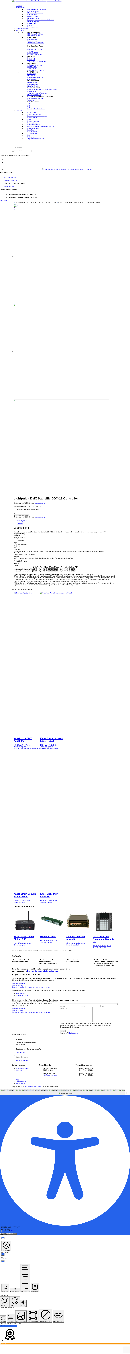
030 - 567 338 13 (21, 1052)
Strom (29, 103)
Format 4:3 (31, 60)
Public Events (32, 14)
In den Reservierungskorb (21, 515)
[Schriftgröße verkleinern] (2, 1238)
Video (29, 107)
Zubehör (20, 524)
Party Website (20, 993)
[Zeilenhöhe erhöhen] (2, 1254)
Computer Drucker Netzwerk (37, 93)
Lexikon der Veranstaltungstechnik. (42, 971)
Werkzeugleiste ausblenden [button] (8, 1233)
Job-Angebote (32, 133)
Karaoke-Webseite (22, 995)
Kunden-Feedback (33, 124)
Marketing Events (33, 18)
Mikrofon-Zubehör (33, 86)
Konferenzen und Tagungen (36, 9)
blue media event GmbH (32, 1087)
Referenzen (31, 137)
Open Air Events (32, 16)
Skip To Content (5, 1323)
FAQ (28, 135)
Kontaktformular (9, 186)
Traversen (30, 100)
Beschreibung (22, 520)
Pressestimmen (32, 123)
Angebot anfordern (22, 28)
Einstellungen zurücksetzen (8, 1326)
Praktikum (30, 130)
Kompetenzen (20, 7)
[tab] (66, 520)
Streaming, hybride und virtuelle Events (40, 20)
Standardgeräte (32, 39)
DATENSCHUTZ (22, 1081)
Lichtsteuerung (32, 67)
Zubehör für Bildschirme (35, 43)
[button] (126, 1093)
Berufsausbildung (33, 128)
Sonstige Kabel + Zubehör (36, 109)
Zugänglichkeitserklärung (36, 138)
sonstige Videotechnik (34, 54)
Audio (29, 105)
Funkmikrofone (32, 82)
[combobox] (62, 1092)
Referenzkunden (33, 121)
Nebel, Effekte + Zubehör (35, 70)
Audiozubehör (32, 79)
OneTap (13, 1230)
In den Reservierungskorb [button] (22, 746)
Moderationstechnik (34, 95)
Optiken (30, 51)
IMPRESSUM (20, 1083)
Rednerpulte (31, 91)
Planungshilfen (32, 27)
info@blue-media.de (11, 180)
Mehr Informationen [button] (18, 983)
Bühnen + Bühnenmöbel (35, 98)
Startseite (19, 6)
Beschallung (31, 74)
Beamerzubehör (32, 53)
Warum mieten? (32, 132)
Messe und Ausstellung (35, 13)
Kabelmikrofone (32, 84)
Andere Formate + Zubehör (36, 61)
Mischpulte (31, 75)
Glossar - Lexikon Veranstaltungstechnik (41, 126)
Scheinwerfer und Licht (35, 65)
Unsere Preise (32, 118)
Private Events (32, 23)
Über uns (19, 110)
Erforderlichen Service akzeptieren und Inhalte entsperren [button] (31, 987)
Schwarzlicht (31, 68)
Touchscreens (32, 41)
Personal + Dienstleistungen (37, 116)
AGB (29, 119)
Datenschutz (73, 1033)
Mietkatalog (20, 30)
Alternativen (21, 522)
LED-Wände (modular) (35, 34)
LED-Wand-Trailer (33, 36)
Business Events (33, 11)
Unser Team (31, 112)
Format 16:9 (31, 58)
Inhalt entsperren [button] (18, 985)
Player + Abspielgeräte (35, 77)
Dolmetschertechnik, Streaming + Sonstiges (42, 89)
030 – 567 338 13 (10, 177)
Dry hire (30, 25)
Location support (33, 21)
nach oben (3, 200)
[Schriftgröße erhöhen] (2, 1231)
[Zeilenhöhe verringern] (2, 1261)
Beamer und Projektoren (35, 49)
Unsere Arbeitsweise (34, 114)
